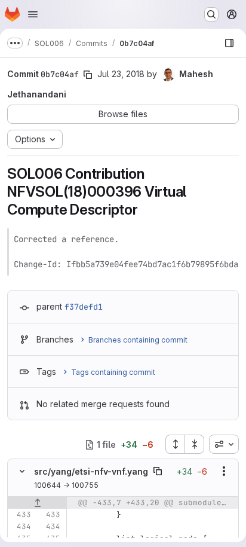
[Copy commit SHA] (88, 75)
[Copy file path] (157, 471)
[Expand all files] (174, 444)
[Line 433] (21, 515)
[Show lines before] (37, 503)
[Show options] (224, 471)
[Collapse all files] (194, 444)
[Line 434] (21, 527)
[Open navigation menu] (32, 14)
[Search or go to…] (211, 14)
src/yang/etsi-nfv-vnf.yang (91, 471)
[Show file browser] (229, 43)
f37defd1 (83, 306)
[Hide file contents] (22, 471)
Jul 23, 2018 (120, 74)
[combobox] (224, 444)
